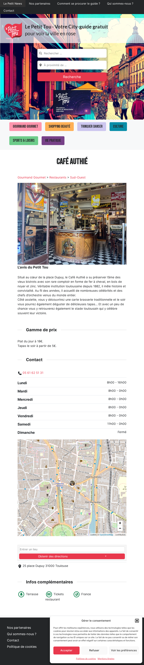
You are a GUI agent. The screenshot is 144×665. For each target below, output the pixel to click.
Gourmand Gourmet (25, 126)
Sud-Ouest (78, 177)
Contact (9, 10)
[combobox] (72, 53)
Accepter (66, 650)
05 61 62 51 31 (33, 373)
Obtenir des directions (53, 556)
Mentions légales (106, 658)
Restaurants (57, 177)
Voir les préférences (124, 650)
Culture (118, 126)
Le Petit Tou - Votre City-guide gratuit (66, 27)
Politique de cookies (86, 658)
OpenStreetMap (106, 534)
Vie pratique (53, 140)
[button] (137, 620)
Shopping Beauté (59, 126)
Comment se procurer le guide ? (78, 3)
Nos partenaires (39, 3)
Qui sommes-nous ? (120, 3)
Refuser (94, 650)
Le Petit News (13, 3)
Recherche (72, 77)
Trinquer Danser (92, 126)
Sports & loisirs (24, 140)
